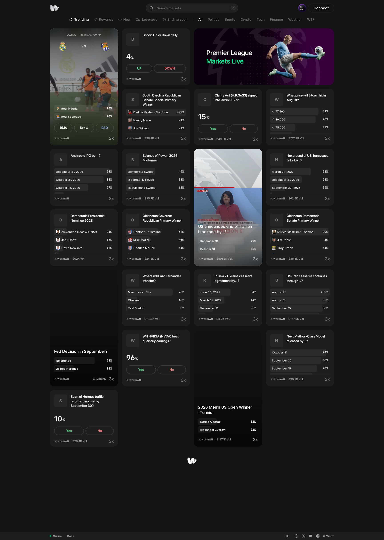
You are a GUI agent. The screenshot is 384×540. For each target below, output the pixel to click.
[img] (54, 8)
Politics (213, 19)
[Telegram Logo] (318, 536)
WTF (311, 19)
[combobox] (192, 8)
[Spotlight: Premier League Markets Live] (264, 56)
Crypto (245, 19)
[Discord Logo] (310, 536)
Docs (70, 536)
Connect (321, 8)
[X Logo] (303, 536)
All (200, 19)
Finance (276, 19)
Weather (295, 19)
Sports (230, 19)
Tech (261, 19)
